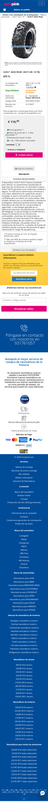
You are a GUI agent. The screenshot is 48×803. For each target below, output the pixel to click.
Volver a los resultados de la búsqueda (20, 15)
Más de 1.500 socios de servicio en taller (24, 422)
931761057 (25, 343)
